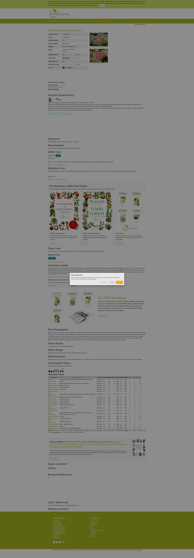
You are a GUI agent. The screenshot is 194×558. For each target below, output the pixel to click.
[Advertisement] (138, 58)
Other (139, 377)
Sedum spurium (52, 418)
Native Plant (73, 21)
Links (91, 528)
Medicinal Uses (57, 523)
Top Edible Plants (58, 530)
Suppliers (97, 21)
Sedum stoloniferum (53, 424)
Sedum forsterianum (53, 389)
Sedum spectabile (53, 416)
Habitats (55, 536)
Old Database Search (96, 530)
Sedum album (52, 383)
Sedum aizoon (52, 381)
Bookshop (93, 523)
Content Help (94, 521)
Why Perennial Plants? (59, 528)
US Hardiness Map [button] (67, 113)
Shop (92, 21)
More (52, 243)
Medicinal (134, 377)
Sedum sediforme (53, 410)
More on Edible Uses (59, 164)
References (51, 164)
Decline (112, 282)
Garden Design (57, 534)
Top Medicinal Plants (59, 532)
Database (65, 21)
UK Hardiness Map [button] (54, 113)
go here (78, 505)
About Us (93, 536)
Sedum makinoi (52, 401)
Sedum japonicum (53, 391)
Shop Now (119, 243)
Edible (130, 377)
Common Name (78, 377)
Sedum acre (51, 379)
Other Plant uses (58, 525)
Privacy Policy (103, 282)
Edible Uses (56, 521)
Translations (56, 537)
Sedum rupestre (52, 405)
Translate (60, 87)
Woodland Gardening (59, 527)
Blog (103, 21)
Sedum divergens (53, 387)
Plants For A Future (54, 21)
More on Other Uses (59, 262)
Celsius (50, 286)
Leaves (58, 155)
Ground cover (52, 258)
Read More (54, 458)
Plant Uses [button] (85, 21)
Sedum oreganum (53, 403)
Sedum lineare (52, 399)
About (79, 21)
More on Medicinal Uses (60, 179)
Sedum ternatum (52, 428)
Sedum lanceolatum (53, 397)
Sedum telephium (53, 426)
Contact (92, 534)
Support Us (93, 525)
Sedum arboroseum (53, 385)
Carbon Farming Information (61, 276)
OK (119, 282)
